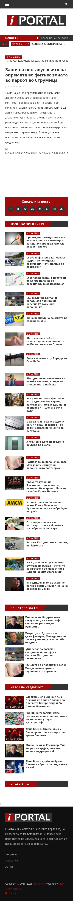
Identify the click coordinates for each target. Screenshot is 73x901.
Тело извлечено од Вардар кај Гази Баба (47, 359)
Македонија (20, 43)
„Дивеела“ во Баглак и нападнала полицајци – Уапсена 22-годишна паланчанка (42, 302)
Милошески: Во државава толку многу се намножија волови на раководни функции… (42, 621)
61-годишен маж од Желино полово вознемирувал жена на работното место (47, 585)
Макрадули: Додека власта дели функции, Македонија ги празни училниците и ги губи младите (45, 637)
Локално (13, 57)
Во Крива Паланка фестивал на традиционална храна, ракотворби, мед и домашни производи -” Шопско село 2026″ (46, 404)
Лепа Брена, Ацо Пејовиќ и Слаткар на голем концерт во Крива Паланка (46, 732)
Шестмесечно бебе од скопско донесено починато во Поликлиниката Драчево (45, 341)
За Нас (9, 866)
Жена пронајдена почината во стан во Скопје (46, 319)
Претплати (13, 893)
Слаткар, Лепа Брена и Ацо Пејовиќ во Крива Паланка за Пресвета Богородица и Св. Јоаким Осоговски (45, 701)
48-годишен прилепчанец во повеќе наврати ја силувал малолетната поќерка (45, 381)
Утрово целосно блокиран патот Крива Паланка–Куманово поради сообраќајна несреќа (47, 506)
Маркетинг (11, 860)
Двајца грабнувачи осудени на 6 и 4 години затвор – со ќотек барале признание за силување (45, 426)
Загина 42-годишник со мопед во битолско (47, 544)
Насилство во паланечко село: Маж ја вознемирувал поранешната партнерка (46, 465)
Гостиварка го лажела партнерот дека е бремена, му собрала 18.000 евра (45, 525)
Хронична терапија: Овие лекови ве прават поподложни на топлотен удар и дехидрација (46, 717)
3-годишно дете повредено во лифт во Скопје (45, 443)
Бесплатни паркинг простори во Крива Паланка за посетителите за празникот (46, 281)
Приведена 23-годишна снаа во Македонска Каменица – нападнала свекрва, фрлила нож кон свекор (45, 242)
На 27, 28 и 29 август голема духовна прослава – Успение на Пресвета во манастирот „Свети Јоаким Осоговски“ (45, 567)
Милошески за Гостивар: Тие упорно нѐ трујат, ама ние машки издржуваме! (45, 748)
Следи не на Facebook (54, 38)
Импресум (11, 854)
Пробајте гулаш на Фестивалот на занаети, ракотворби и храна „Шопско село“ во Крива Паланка (46, 486)
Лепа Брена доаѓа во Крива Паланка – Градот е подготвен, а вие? (47, 764)
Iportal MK (39, 883)
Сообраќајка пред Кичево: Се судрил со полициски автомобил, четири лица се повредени (46, 262)
